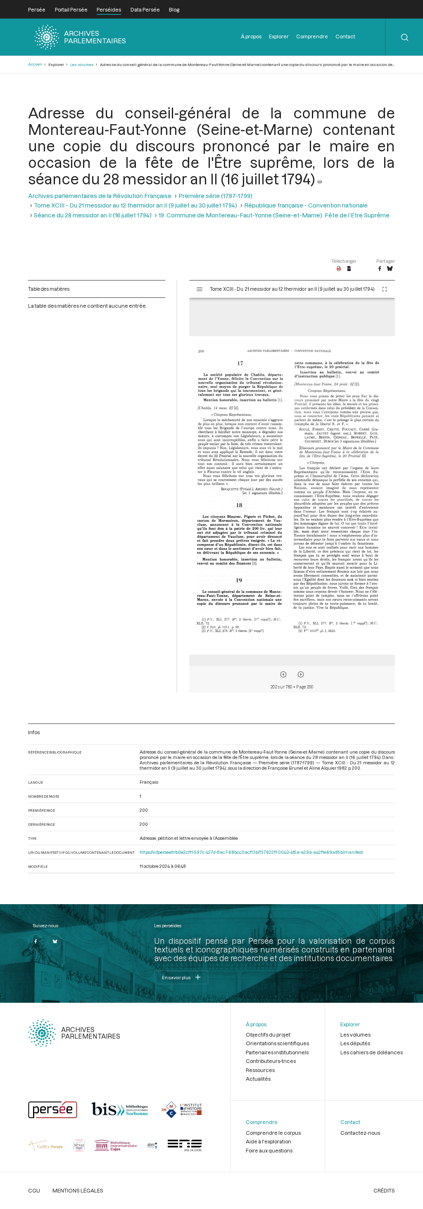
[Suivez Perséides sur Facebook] (35, 941)
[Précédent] (283, 674)
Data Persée (145, 9)
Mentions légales (77, 1190)
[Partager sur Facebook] (379, 269)
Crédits (384, 1190)
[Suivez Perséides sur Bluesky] (55, 941)
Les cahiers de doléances (371, 1052)
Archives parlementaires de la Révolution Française (99, 195)
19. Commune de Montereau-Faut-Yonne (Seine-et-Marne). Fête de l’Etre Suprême (274, 215)
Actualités (258, 1079)
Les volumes (82, 64)
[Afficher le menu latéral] (199, 289)
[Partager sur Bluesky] (389, 269)
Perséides (109, 9)
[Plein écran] (384, 289)
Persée (36, 9)
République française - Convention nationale (306, 205)
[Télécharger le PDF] (339, 269)
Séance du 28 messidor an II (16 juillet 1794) (93, 215)
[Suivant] (300, 674)
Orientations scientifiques (277, 1043)
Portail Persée (71, 9)
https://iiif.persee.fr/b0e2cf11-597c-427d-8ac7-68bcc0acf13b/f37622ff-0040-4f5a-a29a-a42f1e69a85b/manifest (251, 852)
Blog (174, 9)
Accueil (35, 64)
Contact (345, 36)
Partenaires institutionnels (277, 1052)
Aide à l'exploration (268, 1141)
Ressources (260, 1070)
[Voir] (319, 178)
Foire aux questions (269, 1150)
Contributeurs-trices (271, 1061)
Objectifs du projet (268, 1034)
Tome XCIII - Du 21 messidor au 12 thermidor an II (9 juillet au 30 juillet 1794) (135, 205)
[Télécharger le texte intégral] (349, 269)
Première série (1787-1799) (215, 195)
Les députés (355, 1043)
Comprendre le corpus (273, 1133)
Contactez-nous (360, 1133)
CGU (34, 1190)
